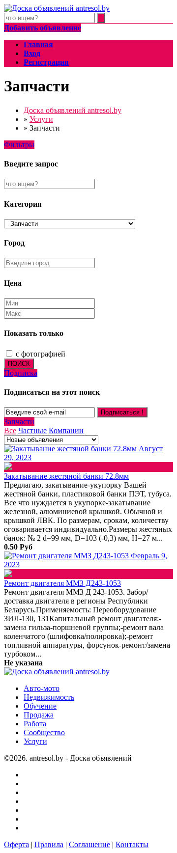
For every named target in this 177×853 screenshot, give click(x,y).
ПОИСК (19, 363)
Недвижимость (49, 697)
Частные (32, 430)
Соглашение (89, 844)
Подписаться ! (122, 412)
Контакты (132, 844)
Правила (48, 844)
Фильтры (19, 144)
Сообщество (44, 732)
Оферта (16, 844)
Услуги (35, 741)
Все (10, 430)
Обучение (40, 706)
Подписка (20, 373)
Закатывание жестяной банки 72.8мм (66, 476)
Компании (66, 430)
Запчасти (19, 421)
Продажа (39, 715)
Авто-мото (41, 688)
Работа (35, 723)
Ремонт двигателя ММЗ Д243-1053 (62, 583)
